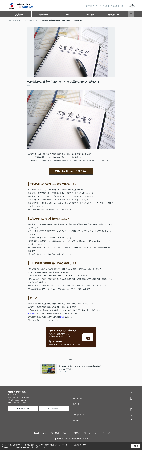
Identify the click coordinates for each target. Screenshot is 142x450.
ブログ (75, 409)
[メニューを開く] (131, 14)
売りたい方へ (114, 14)
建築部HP (43, 14)
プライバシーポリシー (90, 433)
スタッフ (76, 404)
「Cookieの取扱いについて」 (23, 447)
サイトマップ (105, 433)
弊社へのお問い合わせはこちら (71, 171)
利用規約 (77, 433)
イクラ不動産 (54, 433)
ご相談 (62, 317)
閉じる (136, 446)
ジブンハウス (66, 433)
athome (44, 433)
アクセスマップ (78, 415)
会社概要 (91, 14)
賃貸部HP (19, 14)
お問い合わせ (24, 408)
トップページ (78, 393)
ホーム (67, 14)
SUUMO (36, 433)
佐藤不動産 (32, 313)
